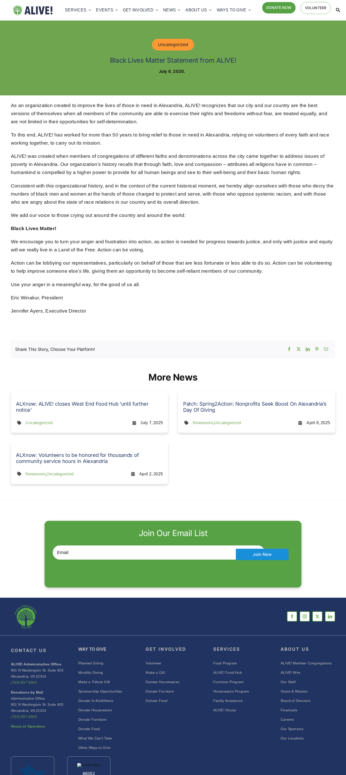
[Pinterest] (316, 349)
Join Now (262, 554)
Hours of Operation (28, 726)
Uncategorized (173, 44)
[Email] (326, 349)
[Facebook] (289, 349)
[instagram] (305, 616)
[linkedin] (330, 616)
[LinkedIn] (307, 349)
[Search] (338, 10)
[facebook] (292, 616)
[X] (298, 349)
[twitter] (317, 616)
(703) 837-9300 (24, 682)
